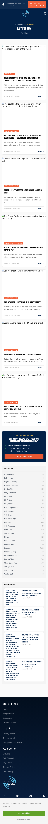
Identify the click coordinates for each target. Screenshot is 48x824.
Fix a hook (8, 496)
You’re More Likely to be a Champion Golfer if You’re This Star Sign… (23, 408)
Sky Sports (7, 763)
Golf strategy (9, 515)
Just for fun (11, 298)
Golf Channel (8, 758)
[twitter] (17, 796)
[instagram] (44, 796)
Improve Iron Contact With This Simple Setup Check (31, 664)
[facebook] (4, 796)
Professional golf (10, 555)
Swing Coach (9, 566)
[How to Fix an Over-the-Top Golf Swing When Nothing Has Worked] (13, 656)
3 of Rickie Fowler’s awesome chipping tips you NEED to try (23, 248)
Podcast (7, 548)
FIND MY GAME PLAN (24, 456)
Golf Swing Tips (10, 518)
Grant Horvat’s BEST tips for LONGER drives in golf (23, 191)
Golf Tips (9, 74)
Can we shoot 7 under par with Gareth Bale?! (22, 302)
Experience (7, 718)
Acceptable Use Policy (12, 743)
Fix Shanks (8, 504)
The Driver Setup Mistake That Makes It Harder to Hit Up (32, 593)
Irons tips (8, 530)
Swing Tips (8, 570)
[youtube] (30, 796)
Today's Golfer (9, 767)
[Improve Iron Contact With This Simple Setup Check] (13, 679)
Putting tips (9, 559)
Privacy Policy (9, 734)
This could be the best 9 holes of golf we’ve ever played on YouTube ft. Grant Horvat (22, 136)
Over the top (9, 541)
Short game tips (10, 563)
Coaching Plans (9, 722)
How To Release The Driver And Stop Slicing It (30, 612)
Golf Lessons (9, 511)
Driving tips (8, 489)
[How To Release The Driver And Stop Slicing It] (13, 629)
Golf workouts (9, 526)
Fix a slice (8, 500)
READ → (41, 96)
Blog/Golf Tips (9, 714)
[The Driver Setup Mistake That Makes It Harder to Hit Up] (13, 604)
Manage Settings (24, 819)
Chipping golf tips (11, 485)
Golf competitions (13, 243)
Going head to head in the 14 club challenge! (23, 354)
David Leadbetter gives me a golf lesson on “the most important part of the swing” (22, 79)
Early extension (10, 493)
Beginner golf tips (11, 482)
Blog (22, 24)
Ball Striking (8, 478)
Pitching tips (9, 544)
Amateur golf (11, 131)
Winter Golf (8, 574)
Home (16, 24)
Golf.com (6, 754)
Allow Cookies (24, 813)
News (6, 537)
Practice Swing (10, 552)
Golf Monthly (8, 772)
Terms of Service (10, 738)
